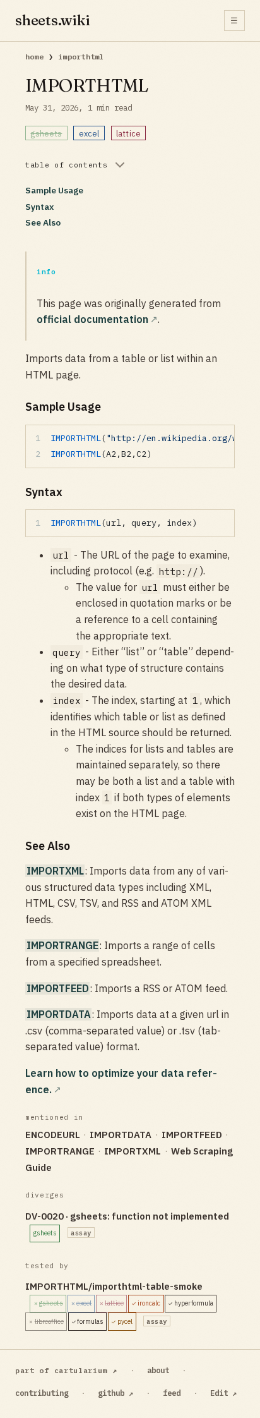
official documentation (92, 319)
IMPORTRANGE (62, 945)
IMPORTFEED (58, 988)
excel (89, 133)
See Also (43, 222)
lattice (128, 133)
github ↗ (115, 1393)
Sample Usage (54, 190)
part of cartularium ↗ (66, 1370)
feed (171, 1393)
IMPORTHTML (80, 56)
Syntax (39, 206)
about (158, 1370)
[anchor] (111, 406)
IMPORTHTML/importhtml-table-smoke (119, 1303)
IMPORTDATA (59, 1014)
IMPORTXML (55, 870)
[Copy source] (221, 437)
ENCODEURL (52, 1135)
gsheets (46, 133)
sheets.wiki (52, 20)
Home (34, 56)
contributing (41, 1393)
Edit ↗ (223, 1393)
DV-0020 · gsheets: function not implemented (127, 1223)
